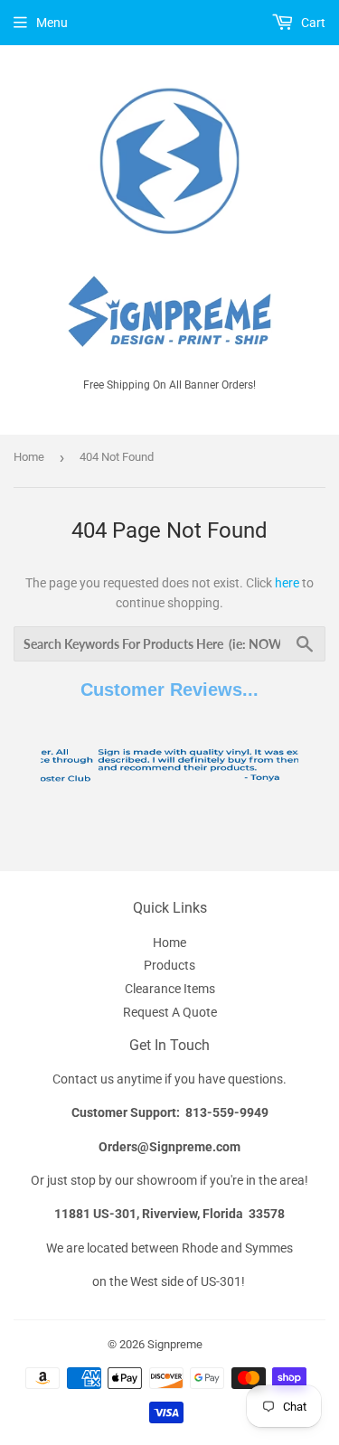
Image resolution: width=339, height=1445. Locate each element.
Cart (311, 22)
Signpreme (174, 1344)
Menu (52, 22)
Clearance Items (170, 988)
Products (169, 965)
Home (29, 457)
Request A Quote (170, 1012)
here (287, 583)
